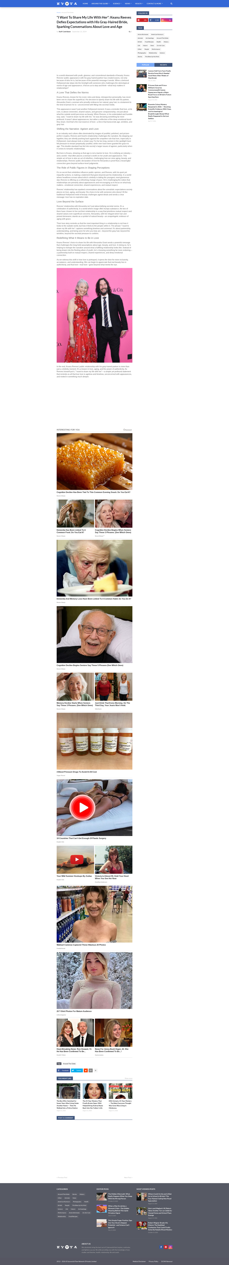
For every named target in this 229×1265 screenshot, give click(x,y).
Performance (156, 49)
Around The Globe (67, 12)
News (152, 45)
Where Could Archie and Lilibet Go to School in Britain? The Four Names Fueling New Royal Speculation (160, 1197)
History (166, 42)
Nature (145, 45)
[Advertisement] (94, 52)
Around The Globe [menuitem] (99, 4)
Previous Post (62, 1177)
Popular (145, 65)
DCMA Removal (166, 1261)
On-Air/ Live (160, 45)
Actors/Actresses (143, 34)
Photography (142, 53)
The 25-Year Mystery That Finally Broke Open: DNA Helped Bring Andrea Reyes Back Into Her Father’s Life (93, 1104)
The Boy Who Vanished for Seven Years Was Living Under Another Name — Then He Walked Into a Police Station (68, 1104)
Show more (128, 1078)
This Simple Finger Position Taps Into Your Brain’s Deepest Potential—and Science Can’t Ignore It (120, 1223)
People (147, 49)
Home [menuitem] (85, 4)
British (140, 42)
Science (162, 53)
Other (140, 49)
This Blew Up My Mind (152, 56)
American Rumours (157, 34)
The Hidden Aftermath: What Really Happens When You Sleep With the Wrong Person (120, 1196)
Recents (163, 65)
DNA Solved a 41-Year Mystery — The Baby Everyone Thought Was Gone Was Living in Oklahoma (120, 1104)
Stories (140, 56)
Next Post (127, 1177)
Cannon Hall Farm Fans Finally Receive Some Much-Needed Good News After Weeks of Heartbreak (159, 74)
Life (139, 45)
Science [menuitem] (116, 4)
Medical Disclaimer (139, 1261)
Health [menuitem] (138, 4)
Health (159, 42)
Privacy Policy (153, 1261)
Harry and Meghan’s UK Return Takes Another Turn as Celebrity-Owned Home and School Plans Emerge (160, 1211)
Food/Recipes (149, 42)
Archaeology (150, 38)
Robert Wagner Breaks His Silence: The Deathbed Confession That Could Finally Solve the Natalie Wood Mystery (160, 1226)
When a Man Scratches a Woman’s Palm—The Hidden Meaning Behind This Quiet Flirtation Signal (118, 1209)
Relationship (153, 53)
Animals (140, 38)
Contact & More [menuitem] (154, 4)
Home (58, 12)
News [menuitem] (127, 4)
